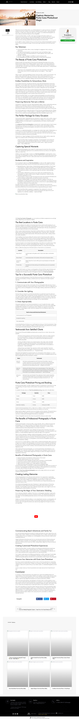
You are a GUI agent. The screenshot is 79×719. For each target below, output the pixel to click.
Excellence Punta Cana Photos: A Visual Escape (61, 688)
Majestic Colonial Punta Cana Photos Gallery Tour (39, 658)
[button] (39, 599)
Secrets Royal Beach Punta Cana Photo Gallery (17, 688)
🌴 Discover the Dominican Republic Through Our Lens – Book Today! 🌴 (17, 658)
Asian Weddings (38, 2)
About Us (53, 2)
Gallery (44, 2)
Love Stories (32, 2)
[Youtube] (72, 2)
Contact (58, 2)
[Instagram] (71, 2)
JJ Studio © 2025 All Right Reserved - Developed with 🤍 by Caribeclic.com (50, 713)
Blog (49, 2)
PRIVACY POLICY (41, 714)
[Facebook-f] (69, 2)
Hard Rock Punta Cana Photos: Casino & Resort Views (61, 658)
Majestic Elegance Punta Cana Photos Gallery (39, 688)
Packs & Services (24, 2)
